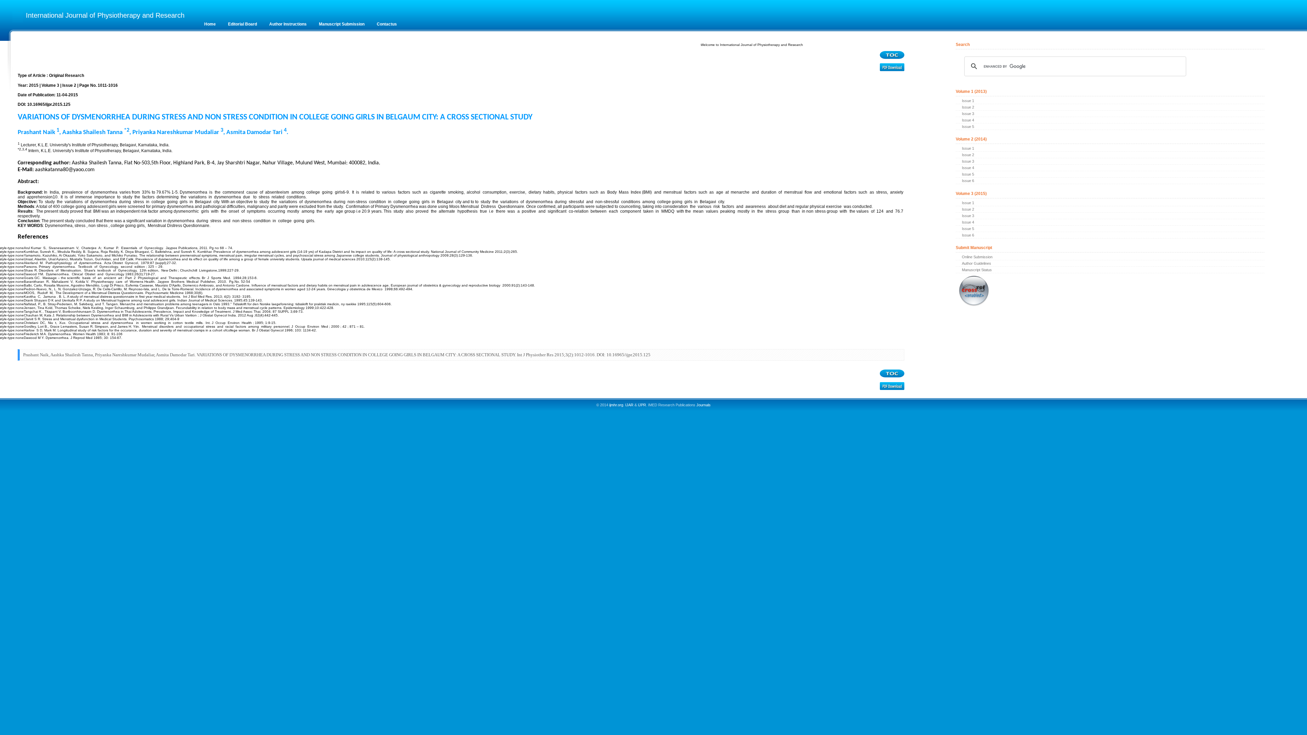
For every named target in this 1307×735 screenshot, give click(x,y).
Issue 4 (968, 120)
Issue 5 (968, 127)
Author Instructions (288, 24)
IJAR (629, 405)
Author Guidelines (976, 263)
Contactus (387, 24)
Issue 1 (968, 101)
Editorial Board (242, 24)
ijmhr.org (616, 405)
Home (210, 24)
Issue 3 (968, 114)
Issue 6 (968, 181)
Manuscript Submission (342, 24)
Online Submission (977, 257)
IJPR (642, 405)
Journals (703, 405)
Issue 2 (968, 107)
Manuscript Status (977, 270)
